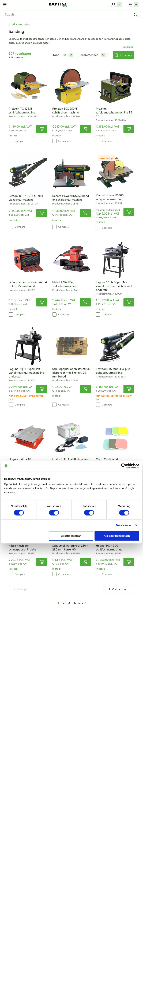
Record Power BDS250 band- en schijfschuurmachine (71, 198)
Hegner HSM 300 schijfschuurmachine (109, 548)
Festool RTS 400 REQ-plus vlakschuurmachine (26, 198)
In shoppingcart (41, 129)
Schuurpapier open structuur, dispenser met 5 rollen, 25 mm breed (71, 373)
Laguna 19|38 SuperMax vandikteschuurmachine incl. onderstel (27, 373)
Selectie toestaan (71, 535)
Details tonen (124, 525)
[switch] (54, 512)
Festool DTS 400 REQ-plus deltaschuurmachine (113, 371)
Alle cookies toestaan (117, 535)
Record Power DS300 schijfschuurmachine (110, 197)
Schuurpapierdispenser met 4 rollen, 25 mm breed (28, 284)
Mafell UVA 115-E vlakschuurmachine (64, 284)
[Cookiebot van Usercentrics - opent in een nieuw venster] (123, 465)
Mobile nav (4, 4)
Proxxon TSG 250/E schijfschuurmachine (65, 111)
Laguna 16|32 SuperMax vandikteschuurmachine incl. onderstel (114, 286)
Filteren (126, 55)
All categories (21, 24)
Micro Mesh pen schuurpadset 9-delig (22, 548)
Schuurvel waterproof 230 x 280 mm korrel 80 (70, 548)
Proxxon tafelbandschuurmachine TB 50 (114, 112)
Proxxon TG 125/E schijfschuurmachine (22, 111)
